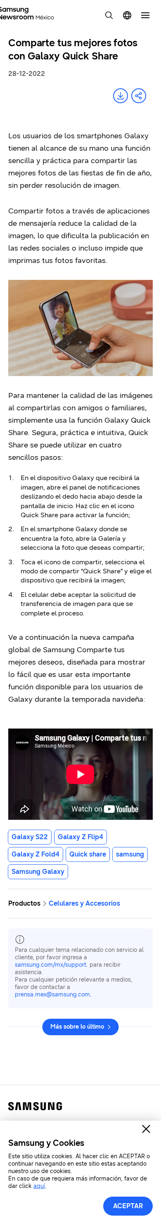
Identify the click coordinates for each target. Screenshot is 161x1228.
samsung (130, 854)
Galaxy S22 (30, 837)
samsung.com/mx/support (50, 964)
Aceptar (128, 1206)
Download (120, 95)
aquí (39, 1186)
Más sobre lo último (77, 1026)
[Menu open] (145, 15)
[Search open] (109, 15)
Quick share (87, 854)
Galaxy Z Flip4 (80, 837)
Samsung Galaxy (38, 871)
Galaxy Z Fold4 (35, 854)
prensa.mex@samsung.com (52, 994)
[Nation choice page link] (127, 15)
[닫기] (146, 1129)
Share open (138, 95)
